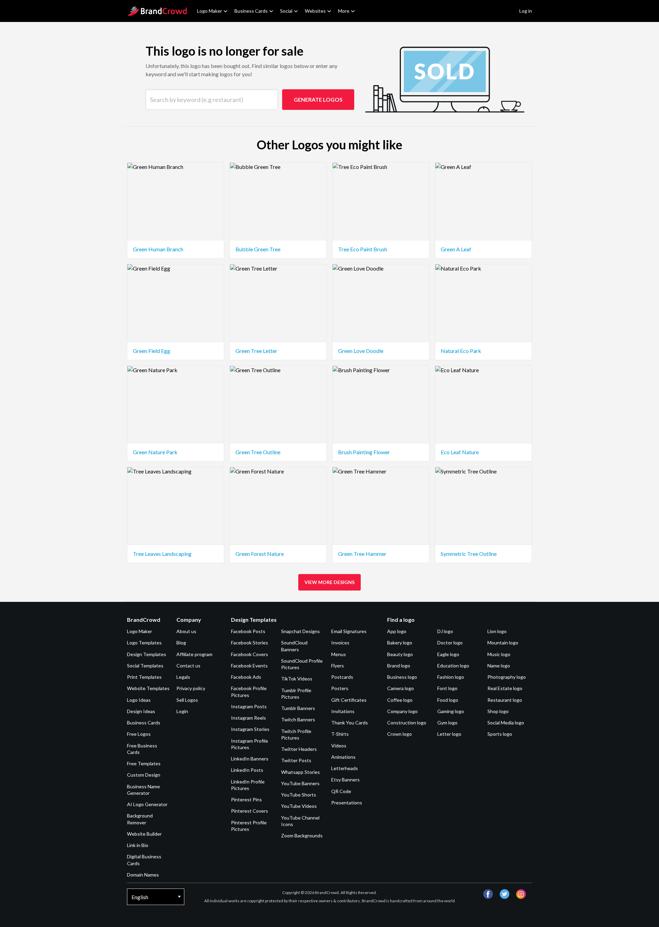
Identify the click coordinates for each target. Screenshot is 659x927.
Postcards (342, 677)
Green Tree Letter (256, 350)
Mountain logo (502, 642)
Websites (315, 11)
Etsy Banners (345, 779)
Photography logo (506, 677)
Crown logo (399, 734)
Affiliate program (194, 654)
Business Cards (251, 11)
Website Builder (144, 834)
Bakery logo (399, 642)
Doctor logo (450, 642)
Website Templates (148, 688)
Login (182, 711)
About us (186, 631)
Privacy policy (190, 688)
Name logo (498, 665)
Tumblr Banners (298, 708)
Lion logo (497, 631)
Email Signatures (349, 631)
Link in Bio (137, 845)
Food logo (447, 700)
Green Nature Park (155, 452)
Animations (343, 757)
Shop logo (498, 711)
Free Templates (144, 763)
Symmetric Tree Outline (469, 553)
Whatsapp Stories (300, 772)
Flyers (337, 665)
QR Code (341, 791)
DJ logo (445, 631)
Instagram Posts (249, 706)
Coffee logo (400, 700)
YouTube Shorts (298, 795)
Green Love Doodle (360, 350)
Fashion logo (450, 677)
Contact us (188, 665)
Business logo (402, 677)
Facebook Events (249, 665)
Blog (181, 642)
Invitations (343, 711)
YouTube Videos (299, 806)
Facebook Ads (246, 677)
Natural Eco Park (461, 350)
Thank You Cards (349, 722)
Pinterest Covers (249, 811)
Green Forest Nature (259, 553)
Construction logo (406, 722)
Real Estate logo (504, 688)
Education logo (453, 665)
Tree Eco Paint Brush (362, 249)
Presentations (346, 802)
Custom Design (143, 775)
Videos (338, 745)
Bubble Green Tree (257, 249)
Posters (339, 688)
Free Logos (139, 734)
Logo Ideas (139, 700)
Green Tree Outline (257, 452)
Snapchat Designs (300, 631)
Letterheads (344, 768)
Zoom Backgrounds (302, 835)
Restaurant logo (504, 700)
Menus (338, 654)
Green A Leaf (456, 249)
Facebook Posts (248, 631)
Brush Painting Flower (364, 452)
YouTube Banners (300, 783)
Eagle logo (448, 654)
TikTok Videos (296, 679)
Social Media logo (505, 722)
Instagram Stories (250, 729)
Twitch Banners (298, 719)
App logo (396, 631)
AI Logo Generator (147, 804)
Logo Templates (144, 642)
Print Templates (144, 677)
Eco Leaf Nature (460, 452)
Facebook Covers (249, 654)
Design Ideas (141, 711)
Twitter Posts (296, 760)
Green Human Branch (158, 249)
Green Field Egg (151, 350)
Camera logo (400, 688)
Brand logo (398, 665)
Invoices (340, 642)
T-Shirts (340, 734)
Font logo (447, 688)
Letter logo (449, 734)
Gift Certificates (349, 700)
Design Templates (146, 654)
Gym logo (447, 722)
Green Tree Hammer (362, 553)
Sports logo (499, 734)
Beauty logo (400, 654)
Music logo (498, 654)
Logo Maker (209, 11)
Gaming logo (450, 711)
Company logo (402, 711)
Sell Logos (187, 700)
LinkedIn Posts (247, 770)
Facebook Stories (249, 642)
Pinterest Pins (246, 799)
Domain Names (143, 875)
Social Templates (145, 665)
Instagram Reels (248, 718)
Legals (183, 677)
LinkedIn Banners (249, 759)
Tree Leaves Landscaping (162, 553)
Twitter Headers (299, 749)
